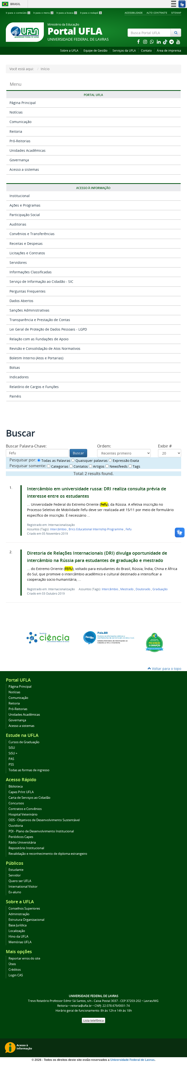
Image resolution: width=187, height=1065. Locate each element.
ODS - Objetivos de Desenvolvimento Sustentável (44, 820)
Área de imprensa (169, 50)
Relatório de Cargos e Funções (34, 386)
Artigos (98, 466)
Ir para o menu (43, 12)
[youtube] (178, 41)
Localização (17, 931)
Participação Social (24, 214)
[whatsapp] (152, 41)
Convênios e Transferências (32, 233)
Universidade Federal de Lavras (132, 1060)
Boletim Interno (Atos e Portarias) (36, 358)
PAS (11, 759)
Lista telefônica (93, 1020)
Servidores (18, 262)
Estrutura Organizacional (26, 920)
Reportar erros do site (24, 958)
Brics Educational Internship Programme (96, 529)
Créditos (15, 970)
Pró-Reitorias (19, 141)
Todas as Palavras (55, 460)
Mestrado (127, 589)
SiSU (12, 748)
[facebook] (138, 41)
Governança (19, 160)
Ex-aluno (15, 892)
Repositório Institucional (26, 848)
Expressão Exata (125, 460)
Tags (136, 466)
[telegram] (171, 41)
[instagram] (145, 41)
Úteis (12, 964)
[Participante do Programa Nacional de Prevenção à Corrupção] (154, 642)
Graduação (160, 589)
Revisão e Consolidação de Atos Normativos (44, 348)
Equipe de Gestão (95, 50)
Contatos (80, 466)
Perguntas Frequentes (27, 291)
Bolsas (14, 367)
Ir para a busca (66, 12)
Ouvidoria (16, 826)
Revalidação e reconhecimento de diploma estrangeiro (48, 854)
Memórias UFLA (20, 942)
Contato (146, 50)
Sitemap (176, 12)
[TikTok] (165, 41)
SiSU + (13, 753)
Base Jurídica (18, 925)
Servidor (15, 875)
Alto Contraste (157, 12)
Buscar (78, 453)
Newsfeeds (118, 466)
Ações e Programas (24, 205)
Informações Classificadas (30, 272)
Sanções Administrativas (29, 310)
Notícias (16, 112)
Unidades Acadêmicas (27, 150)
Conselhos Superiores (24, 908)
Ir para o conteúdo (18, 12)
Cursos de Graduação (24, 742)
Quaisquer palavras (91, 460)
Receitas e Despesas (26, 243)
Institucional (19, 195)
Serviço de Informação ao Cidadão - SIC (41, 281)
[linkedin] (159, 41)
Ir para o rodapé (90, 12)
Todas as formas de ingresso (29, 770)
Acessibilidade (134, 12)
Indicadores (19, 377)
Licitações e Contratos (27, 253)
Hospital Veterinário (23, 814)
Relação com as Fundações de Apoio (38, 339)
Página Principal (22, 102)
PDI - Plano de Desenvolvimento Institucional (41, 831)
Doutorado (143, 589)
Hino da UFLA (18, 936)
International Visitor (23, 886)
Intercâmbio (58, 529)
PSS (11, 764)
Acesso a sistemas (24, 169)
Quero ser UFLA (20, 881)
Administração (19, 914)
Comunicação (20, 121)
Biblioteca (16, 786)
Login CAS (16, 975)
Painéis (15, 396)
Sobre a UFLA (69, 50)
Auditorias (17, 224)
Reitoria (15, 131)
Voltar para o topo (166, 668)
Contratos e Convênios (25, 809)
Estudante (16, 870)
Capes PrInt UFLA (21, 792)
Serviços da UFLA (124, 50)
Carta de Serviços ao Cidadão (29, 798)
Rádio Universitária (22, 842)
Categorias (59, 466)
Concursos (16, 803)
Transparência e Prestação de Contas (39, 319)
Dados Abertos (21, 300)
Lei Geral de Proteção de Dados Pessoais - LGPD (48, 329)
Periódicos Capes (21, 837)
